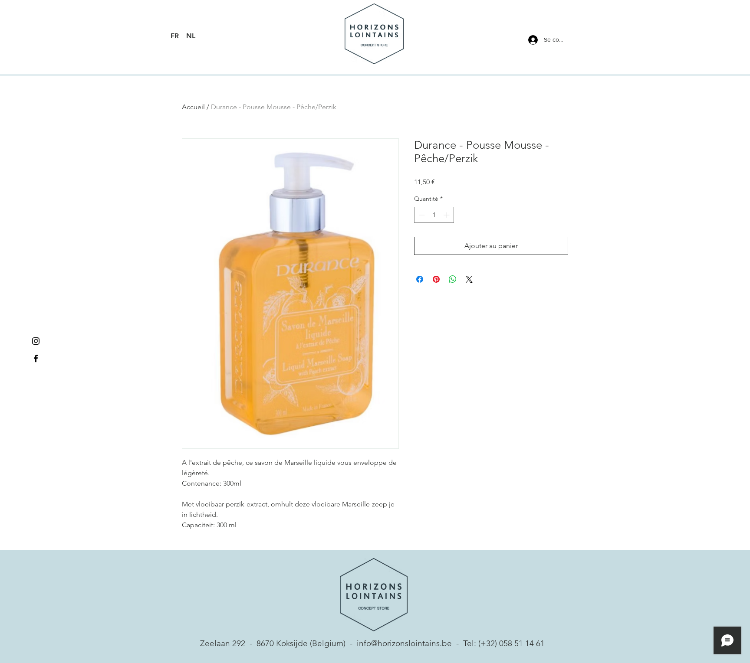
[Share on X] (469, 279)
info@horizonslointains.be (404, 643)
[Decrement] (420, 214)
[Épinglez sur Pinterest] (436, 279)
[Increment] (447, 214)
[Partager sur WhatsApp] (452, 279)
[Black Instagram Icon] (36, 341)
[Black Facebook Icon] (36, 358)
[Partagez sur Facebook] (419, 279)
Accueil (193, 107)
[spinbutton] (434, 214)
